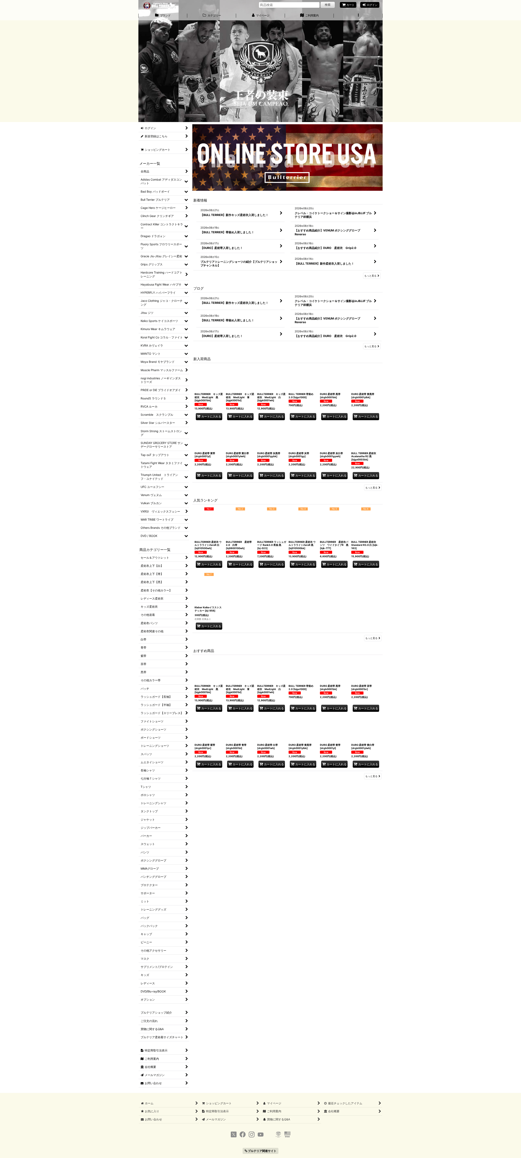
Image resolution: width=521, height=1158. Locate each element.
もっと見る (370, 275)
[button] (358, 15)
